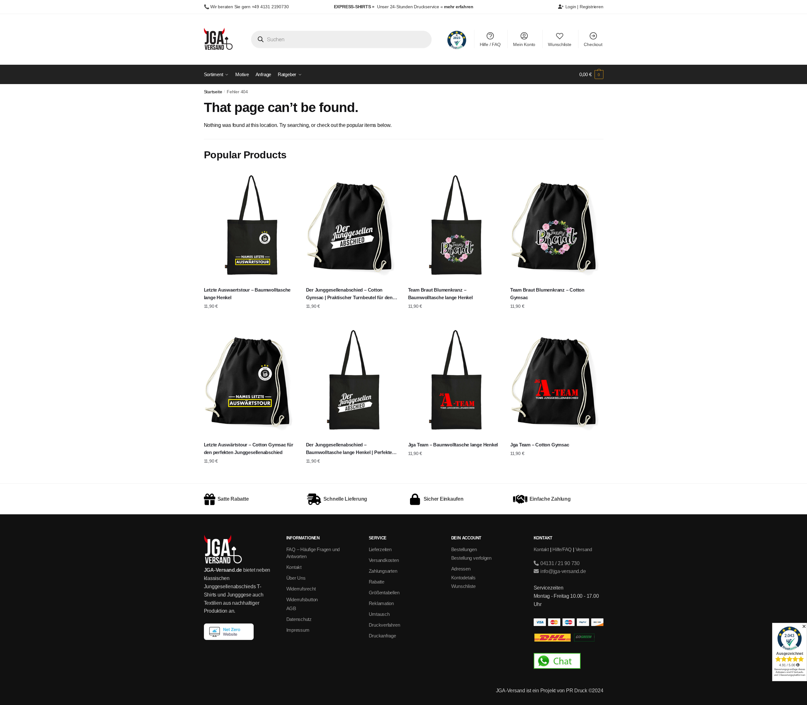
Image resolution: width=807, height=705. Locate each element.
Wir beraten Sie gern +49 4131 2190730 (249, 6)
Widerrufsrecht (301, 588)
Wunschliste (559, 44)
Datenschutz (299, 619)
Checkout (593, 44)
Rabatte (376, 581)
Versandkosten (384, 560)
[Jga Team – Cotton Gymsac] (556, 381)
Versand (584, 549)
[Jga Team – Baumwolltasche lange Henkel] (454, 381)
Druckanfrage (382, 635)
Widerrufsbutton (302, 599)
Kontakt (294, 567)
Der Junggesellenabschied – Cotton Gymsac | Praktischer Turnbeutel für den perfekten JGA (349, 294)
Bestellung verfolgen (471, 558)
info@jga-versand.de (562, 571)
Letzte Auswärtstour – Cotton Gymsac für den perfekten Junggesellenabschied (248, 448)
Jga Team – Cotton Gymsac (539, 444)
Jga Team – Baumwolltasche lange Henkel (453, 444)
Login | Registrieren (583, 6)
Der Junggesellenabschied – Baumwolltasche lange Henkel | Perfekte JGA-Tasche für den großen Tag (349, 449)
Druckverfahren (384, 625)
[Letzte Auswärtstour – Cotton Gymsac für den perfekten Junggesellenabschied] (250, 381)
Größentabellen (384, 592)
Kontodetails (463, 577)
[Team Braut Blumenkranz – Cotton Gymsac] (556, 226)
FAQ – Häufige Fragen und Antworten (313, 553)
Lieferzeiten (380, 549)
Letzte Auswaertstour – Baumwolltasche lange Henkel (247, 293)
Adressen (461, 568)
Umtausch (379, 614)
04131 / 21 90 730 (559, 563)
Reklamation (381, 603)
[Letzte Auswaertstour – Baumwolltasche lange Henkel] (250, 226)
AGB (291, 608)
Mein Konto (524, 44)
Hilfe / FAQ (490, 44)
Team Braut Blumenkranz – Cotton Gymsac (547, 293)
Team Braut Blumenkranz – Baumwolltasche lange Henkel (440, 293)
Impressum (297, 630)
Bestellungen (464, 549)
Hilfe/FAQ (562, 549)
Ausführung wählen (250, 318)
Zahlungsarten (383, 571)
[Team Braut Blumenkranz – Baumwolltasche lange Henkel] (454, 226)
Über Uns (296, 578)
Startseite (213, 91)
